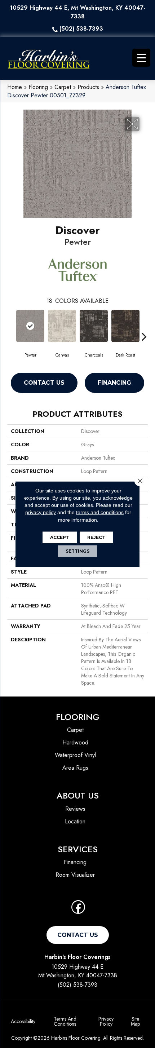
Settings (77, 551)
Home (14, 87)
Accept (59, 537)
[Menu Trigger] (141, 58)
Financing (114, 382)
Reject (96, 537)
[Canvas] (62, 326)
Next (144, 325)
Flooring (38, 87)
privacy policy (40, 512)
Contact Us (44, 382)
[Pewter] (30, 326)
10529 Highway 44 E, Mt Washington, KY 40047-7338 (77, 12)
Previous (10, 325)
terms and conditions (100, 512)
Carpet (62, 87)
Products (88, 87)
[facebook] (78, 909)
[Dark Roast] (125, 326)
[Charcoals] (94, 326)
